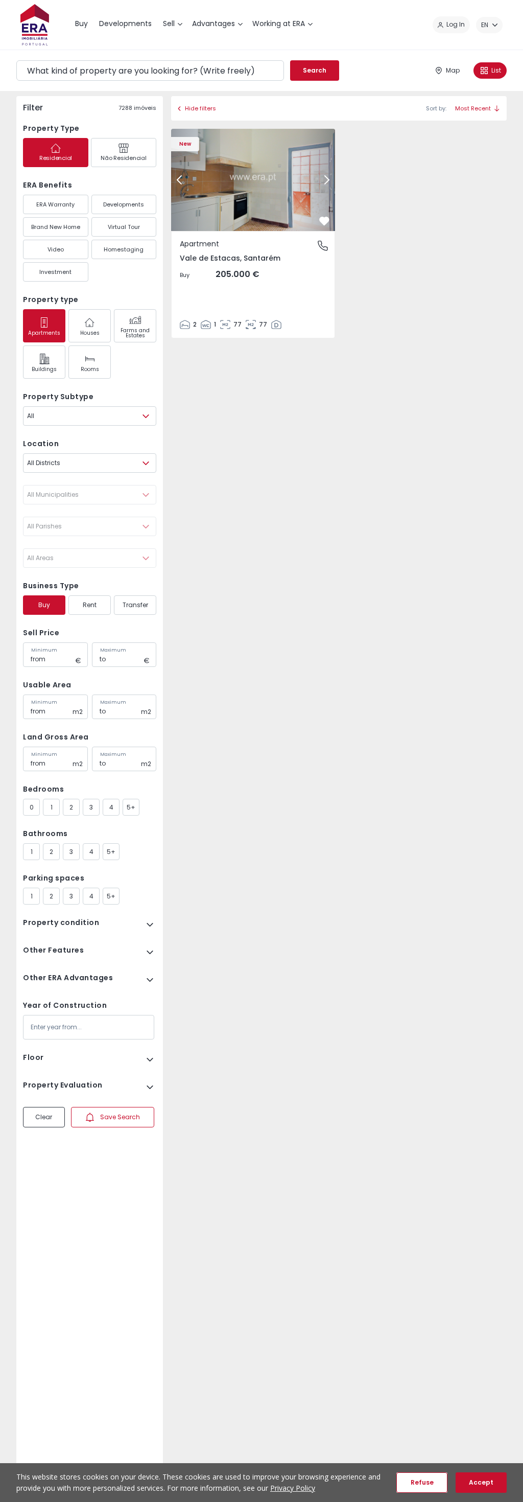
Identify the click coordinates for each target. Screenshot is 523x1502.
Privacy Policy (292, 1488)
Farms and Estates (135, 333)
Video (55, 249)
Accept (481, 1482)
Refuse (422, 1482)
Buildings (44, 369)
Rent (90, 604)
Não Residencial (123, 158)
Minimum (44, 650)
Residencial (55, 158)
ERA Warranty (55, 204)
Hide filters (200, 108)
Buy (44, 604)
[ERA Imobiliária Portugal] (34, 24)
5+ (131, 807)
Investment (55, 272)
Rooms (90, 369)
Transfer (135, 604)
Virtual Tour (124, 227)
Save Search (120, 1117)
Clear (43, 1117)
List (496, 70)
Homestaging (124, 249)
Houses (90, 333)
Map (453, 70)
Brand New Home (55, 227)
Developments (123, 204)
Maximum (113, 650)
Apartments (44, 333)
